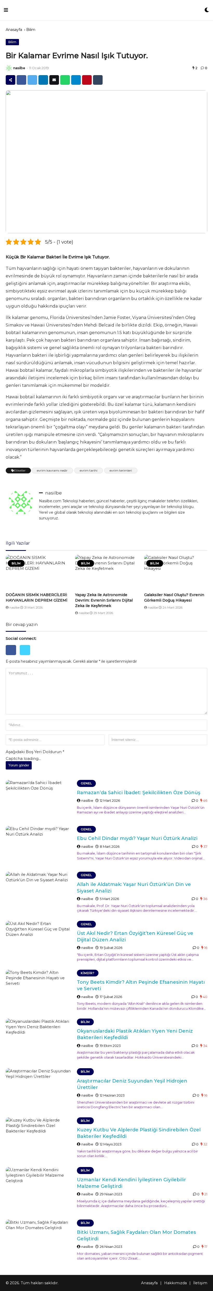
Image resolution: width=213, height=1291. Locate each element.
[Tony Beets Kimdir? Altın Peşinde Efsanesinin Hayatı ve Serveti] (39, 989)
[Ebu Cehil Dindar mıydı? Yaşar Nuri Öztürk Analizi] (39, 845)
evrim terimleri (121, 470)
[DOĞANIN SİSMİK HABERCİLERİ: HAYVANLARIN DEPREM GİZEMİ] (37, 573)
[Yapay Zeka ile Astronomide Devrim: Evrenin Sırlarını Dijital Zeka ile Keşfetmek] (106, 573)
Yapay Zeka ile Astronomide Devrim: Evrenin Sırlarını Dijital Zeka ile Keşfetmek (104, 600)
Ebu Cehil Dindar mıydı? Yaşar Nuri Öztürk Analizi (137, 838)
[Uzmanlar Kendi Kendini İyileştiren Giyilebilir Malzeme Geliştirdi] (39, 1189)
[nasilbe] (9, 68)
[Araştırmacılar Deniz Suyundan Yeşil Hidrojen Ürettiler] (39, 1087)
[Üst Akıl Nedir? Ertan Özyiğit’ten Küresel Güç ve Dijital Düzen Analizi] (39, 940)
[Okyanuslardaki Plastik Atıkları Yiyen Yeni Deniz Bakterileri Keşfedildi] (39, 1040)
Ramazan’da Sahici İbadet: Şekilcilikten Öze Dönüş (138, 793)
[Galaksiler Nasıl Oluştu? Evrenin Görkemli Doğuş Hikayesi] (175, 573)
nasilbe (19, 68)
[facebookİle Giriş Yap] (13, 656)
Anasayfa (14, 29)
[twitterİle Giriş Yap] (26, 656)
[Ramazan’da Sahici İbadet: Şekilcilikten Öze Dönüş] (39, 799)
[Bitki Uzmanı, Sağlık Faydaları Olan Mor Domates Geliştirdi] (39, 1238)
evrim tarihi (88, 470)
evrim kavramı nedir (52, 470)
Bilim (30, 29)
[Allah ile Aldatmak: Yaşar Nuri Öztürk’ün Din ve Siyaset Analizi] (39, 891)
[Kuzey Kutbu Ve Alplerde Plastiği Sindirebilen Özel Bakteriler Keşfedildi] (39, 1138)
